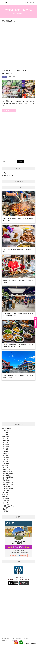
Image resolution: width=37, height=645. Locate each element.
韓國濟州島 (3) (6, 481)
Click (35, 322)
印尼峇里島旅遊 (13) (8, 483)
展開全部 (4, 428)
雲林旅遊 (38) (6, 448)
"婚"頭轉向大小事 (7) (8, 506)
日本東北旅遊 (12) (7, 469)
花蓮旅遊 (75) (6, 459)
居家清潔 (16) (6, 510)
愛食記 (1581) (6, 511)
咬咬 (10, 76)
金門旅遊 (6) (6, 463)
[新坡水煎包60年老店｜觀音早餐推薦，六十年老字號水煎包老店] (18, 88)
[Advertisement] (18, 48)
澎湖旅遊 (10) (6, 465)
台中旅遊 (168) (6, 442)
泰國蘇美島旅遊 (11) (8, 484)
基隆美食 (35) (6, 430)
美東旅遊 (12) (6, 467)
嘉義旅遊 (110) (6, 450)
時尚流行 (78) (6, 494)
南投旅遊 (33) (6, 446)
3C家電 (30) (6, 500)
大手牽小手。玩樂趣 (18, 10)
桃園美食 (4, 76)
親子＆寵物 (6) (6, 504)
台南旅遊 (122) (6, 452)
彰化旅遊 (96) (6, 444)
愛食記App (20, 577)
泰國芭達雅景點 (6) (8, 488)
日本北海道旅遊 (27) (8, 473)
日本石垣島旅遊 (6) (8, 477)
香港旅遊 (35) (6, 492)
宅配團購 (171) (6, 496)
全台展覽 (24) (6, 508)
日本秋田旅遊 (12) (7, 475)
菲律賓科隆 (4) (6, 490)
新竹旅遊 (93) (6, 438)
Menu (5, 2)
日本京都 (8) (6, 479)
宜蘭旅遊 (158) (6, 457)
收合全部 (9, 428)
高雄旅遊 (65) (6, 453)
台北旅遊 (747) (6, 432)
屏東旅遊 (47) (6, 455)
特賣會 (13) (6, 502)
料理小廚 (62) (6, 498)
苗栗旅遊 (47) (6, 440)
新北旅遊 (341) (6, 434)
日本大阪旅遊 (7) (7, 471)
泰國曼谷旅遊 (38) (7, 486)
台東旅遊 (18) (6, 461)
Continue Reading (9, 110)
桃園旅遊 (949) (6, 436)
